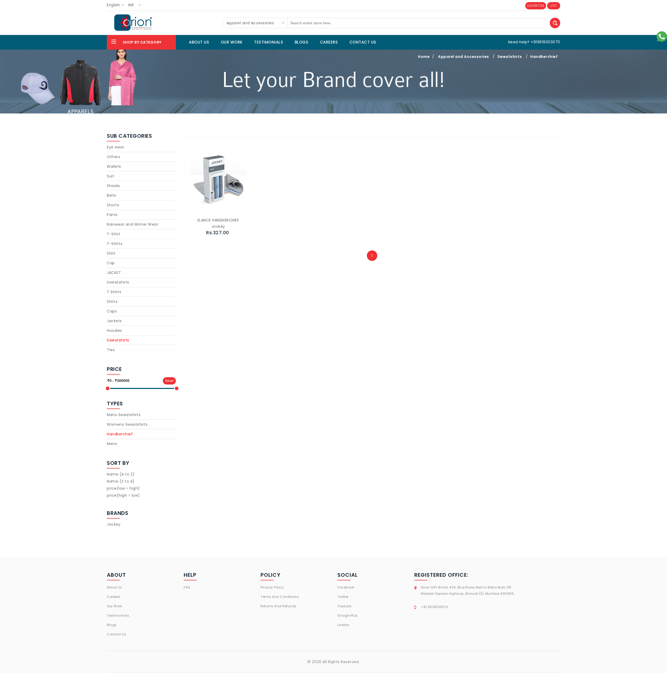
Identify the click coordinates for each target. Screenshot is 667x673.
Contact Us (116, 634)
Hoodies (114, 330)
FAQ (187, 587)
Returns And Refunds (279, 606)
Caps (112, 311)
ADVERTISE (536, 5)
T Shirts (114, 292)
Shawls (113, 185)
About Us (114, 587)
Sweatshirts (509, 56)
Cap (111, 263)
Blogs (112, 625)
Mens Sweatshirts (123, 414)
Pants (112, 214)
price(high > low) (123, 495)
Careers (113, 596)
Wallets (114, 166)
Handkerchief (544, 56)
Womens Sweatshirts (127, 424)
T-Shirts (114, 243)
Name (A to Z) (121, 474)
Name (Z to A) (121, 481)
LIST (554, 5)
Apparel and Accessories (463, 56)
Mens (112, 443)
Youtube (344, 606)
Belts (111, 195)
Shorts (113, 205)
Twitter (343, 596)
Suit (110, 176)
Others (113, 156)
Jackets (114, 320)
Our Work (114, 606)
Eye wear (115, 147)
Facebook (345, 587)
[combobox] (117, 5)
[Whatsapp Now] (662, 36)
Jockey (113, 524)
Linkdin (343, 625)
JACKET (114, 272)
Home (424, 56)
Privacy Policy (272, 587)
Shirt (111, 253)
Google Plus (347, 615)
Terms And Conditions (280, 596)
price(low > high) (123, 488)
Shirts (112, 301)
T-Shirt (113, 234)
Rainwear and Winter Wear (132, 224)
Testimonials (118, 615)
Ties (111, 349)
